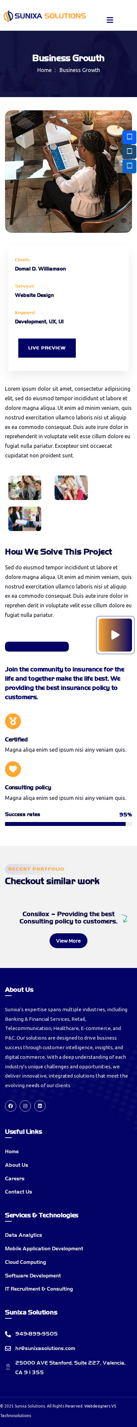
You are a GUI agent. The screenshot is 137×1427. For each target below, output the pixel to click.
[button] (125, 176)
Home (44, 70)
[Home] (44, 16)
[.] (110, 21)
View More (68, 941)
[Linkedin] (40, 1106)
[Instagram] (25, 1106)
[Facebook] (10, 1106)
